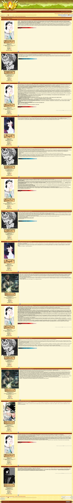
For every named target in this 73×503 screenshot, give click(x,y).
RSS (69, 11)
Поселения (16, 16)
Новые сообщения (57, 13)
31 (32, 19)
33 (31, 83)
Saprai (9, 19)
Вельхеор (9, 466)
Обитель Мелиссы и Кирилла (22, 16)
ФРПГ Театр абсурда (8, 11)
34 (31, 116)
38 (31, 241)
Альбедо (9, 401)
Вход (15, 11)
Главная (4, 11)
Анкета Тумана (19, 28)
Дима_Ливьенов (9, 116)
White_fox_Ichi (9, 147)
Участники (61, 13)
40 (32, 305)
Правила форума (66, 13)
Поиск (70, 13)
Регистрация (13, 11)
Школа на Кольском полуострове (10, 16)
